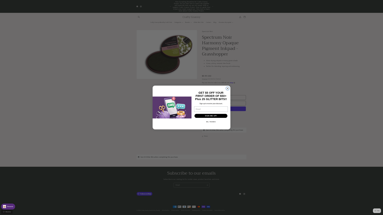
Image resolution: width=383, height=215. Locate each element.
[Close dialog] (227, 88)
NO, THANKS (211, 122)
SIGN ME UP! (211, 116)
